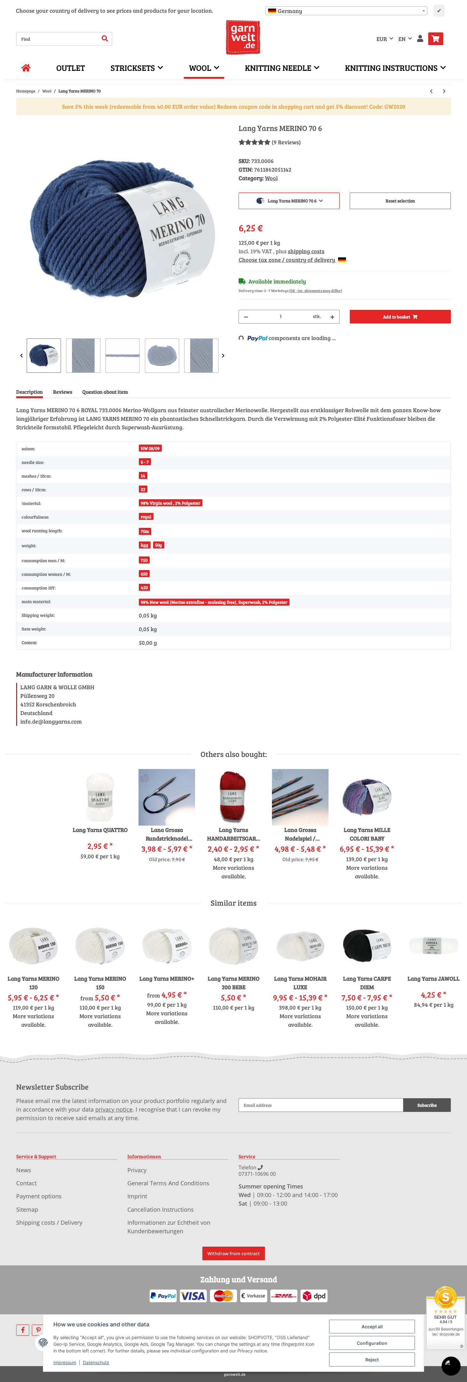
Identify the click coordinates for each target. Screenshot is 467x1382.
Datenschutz (96, 1362)
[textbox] (346, 11)
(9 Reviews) (286, 142)
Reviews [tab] (62, 391)
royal (146, 517)
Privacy (136, 1170)
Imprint (137, 1196)
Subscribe (427, 1105)
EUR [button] (381, 39)
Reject (372, 1359)
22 (143, 489)
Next (223, 355)
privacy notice (113, 1109)
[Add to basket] (21, 120)
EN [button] (402, 39)
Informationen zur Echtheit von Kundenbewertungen (168, 1227)
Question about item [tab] (105, 391)
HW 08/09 (150, 448)
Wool (271, 178)
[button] (420, 39)
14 (143, 476)
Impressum (64, 1362)
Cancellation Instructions (160, 1209)
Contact (26, 1183)
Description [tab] (29, 391)
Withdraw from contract (233, 1253)
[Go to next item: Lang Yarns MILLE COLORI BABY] (444, 91)
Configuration (372, 1343)
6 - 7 (145, 462)
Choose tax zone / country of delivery (287, 259)
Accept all (372, 1326)
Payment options (39, 1196)
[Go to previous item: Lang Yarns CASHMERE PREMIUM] (431, 91)
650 (144, 574)
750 (144, 560)
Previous (21, 355)
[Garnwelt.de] (243, 37)
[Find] (105, 39)
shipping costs (306, 251)
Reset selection (400, 201)
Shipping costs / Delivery (49, 1222)
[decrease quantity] (246, 316)
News (23, 1170)
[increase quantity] (332, 316)
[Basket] (438, 39)
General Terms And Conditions (168, 1183)
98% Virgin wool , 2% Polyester (170, 503)
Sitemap (27, 1209)
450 (144, 587)
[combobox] (346, 10)
